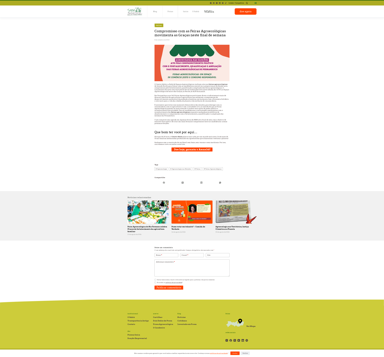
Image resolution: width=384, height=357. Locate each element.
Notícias (159, 25)
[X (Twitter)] (182, 182)
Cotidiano (182, 321)
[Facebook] (213, 3)
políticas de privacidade (219, 353)
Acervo (155, 314)
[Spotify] (223, 3)
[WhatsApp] (220, 182)
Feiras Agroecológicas (213, 169)
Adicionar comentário (165, 262)
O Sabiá (195, 11)
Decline (245, 353)
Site (208, 255)
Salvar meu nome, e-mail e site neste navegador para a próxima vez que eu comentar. (186, 280)
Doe (129, 331)
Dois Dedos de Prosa (162, 321)
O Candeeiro (159, 328)
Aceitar (235, 353)
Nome (159, 255)
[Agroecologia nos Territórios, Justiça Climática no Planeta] (236, 212)
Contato (231, 3)
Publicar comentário (168, 287)
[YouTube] (217, 3)
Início (185, 11)
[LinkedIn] (219, 3)
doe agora (246, 11)
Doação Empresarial (137, 338)
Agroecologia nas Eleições (180, 169)
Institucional (133, 314)
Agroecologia (161, 169)
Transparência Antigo (138, 321)
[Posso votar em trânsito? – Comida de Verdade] (192, 212)
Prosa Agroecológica (163, 324)
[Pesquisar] (247, 3)
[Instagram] (211, 3)
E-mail (185, 255)
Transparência (239, 3)
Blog (155, 11)
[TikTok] (225, 3)
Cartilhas (157, 317)
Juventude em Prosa (186, 324)
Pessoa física (134, 335)
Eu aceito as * (170, 282)
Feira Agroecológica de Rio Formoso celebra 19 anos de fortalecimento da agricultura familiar (147, 229)
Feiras (170, 11)
